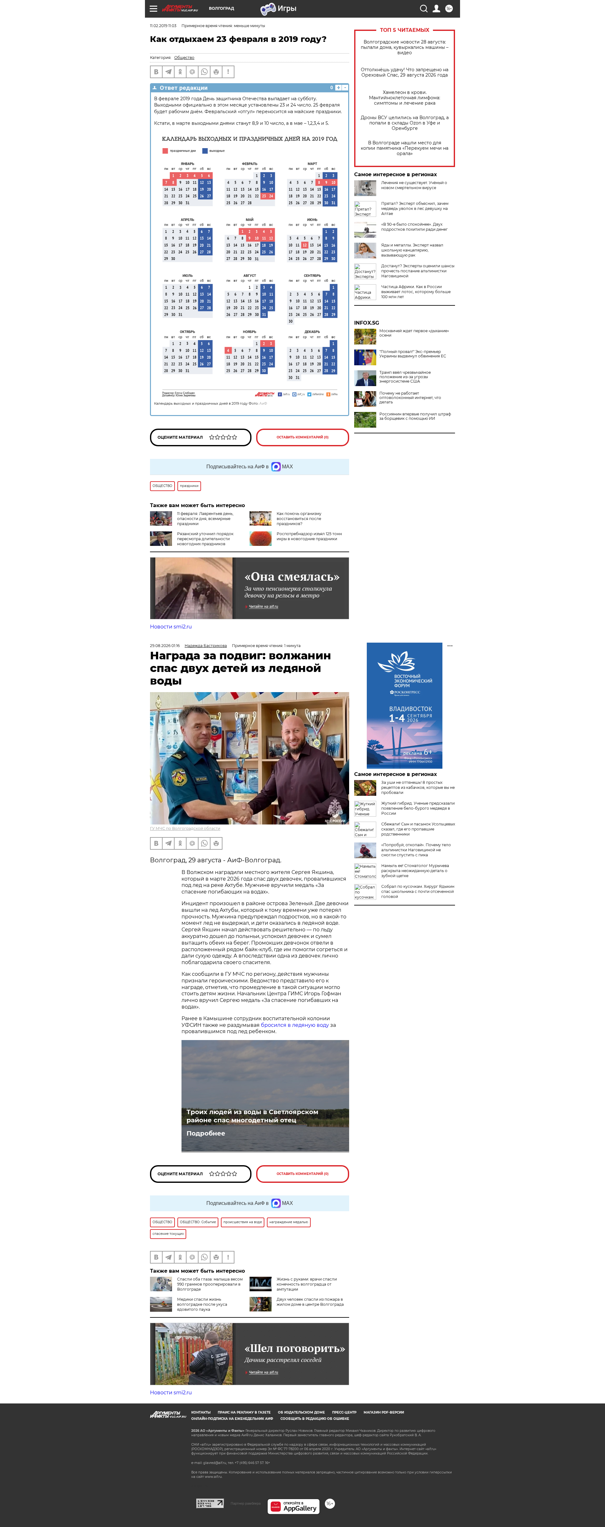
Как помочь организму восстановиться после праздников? (299, 518)
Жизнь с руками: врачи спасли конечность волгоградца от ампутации (307, 1284)
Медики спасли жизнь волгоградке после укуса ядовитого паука (202, 1304)
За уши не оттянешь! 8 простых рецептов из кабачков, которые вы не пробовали (418, 787)
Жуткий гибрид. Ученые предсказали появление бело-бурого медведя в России (418, 808)
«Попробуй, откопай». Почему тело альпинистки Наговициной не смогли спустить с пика (416, 849)
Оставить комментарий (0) (303, 437)
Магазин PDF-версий (384, 1412)
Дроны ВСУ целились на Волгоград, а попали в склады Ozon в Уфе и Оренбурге (405, 123)
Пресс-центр (344, 1412)
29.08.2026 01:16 (165, 645)
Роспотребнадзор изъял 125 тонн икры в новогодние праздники (309, 536)
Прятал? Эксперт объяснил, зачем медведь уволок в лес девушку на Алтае (414, 208)
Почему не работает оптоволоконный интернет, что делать (410, 397)
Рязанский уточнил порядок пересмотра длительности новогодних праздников (205, 538)
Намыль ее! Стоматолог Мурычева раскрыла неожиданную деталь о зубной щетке (415, 870)
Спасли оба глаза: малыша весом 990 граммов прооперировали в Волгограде (210, 1284)
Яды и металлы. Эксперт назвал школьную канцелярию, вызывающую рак (412, 250)
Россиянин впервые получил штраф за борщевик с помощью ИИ (415, 416)
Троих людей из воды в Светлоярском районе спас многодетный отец (252, 1116)
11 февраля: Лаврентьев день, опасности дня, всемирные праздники (205, 518)
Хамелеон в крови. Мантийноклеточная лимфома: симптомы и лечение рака (404, 98)
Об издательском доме (301, 1412)
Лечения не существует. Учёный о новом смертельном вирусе (414, 185)
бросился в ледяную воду (295, 1025)
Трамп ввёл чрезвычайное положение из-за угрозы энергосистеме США (405, 377)
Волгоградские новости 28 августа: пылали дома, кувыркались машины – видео (404, 47)
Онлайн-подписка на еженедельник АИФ (232, 1419)
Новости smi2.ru (171, 627)
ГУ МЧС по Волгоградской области (185, 828)
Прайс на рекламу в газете (244, 1412)
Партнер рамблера (246, 1503)
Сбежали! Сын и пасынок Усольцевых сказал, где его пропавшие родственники (418, 829)
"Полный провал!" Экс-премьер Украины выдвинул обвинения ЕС (412, 354)
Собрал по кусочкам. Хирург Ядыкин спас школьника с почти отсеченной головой (417, 891)
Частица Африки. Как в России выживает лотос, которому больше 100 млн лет (416, 291)
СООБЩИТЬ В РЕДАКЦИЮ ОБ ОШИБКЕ (314, 1419)
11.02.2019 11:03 (163, 25)
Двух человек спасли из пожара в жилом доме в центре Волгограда (310, 1302)
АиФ (263, 404)
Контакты (200, 1412)
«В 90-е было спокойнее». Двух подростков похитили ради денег (414, 227)
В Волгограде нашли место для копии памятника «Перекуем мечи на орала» (404, 148)
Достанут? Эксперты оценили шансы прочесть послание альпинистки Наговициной (417, 270)
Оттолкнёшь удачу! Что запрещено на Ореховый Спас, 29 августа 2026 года (404, 72)
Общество (184, 57)
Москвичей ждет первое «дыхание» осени (414, 333)
